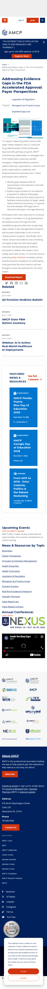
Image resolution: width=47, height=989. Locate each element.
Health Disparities (10, 566)
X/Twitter (11, 896)
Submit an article (10, 786)
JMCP (4, 845)
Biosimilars (7, 550)
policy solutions (18, 257)
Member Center (8, 864)
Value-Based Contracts (12, 606)
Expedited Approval (21, 111)
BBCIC (4, 883)
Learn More (7, 615)
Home (4, 64)
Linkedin (10, 901)
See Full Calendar (33, 377)
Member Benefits (9, 859)
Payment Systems (10, 586)
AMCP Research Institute (12, 878)
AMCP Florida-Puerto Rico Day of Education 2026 (23, 405)
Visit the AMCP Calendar (13, 531)
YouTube (11, 917)
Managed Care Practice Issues (26, 105)
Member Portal (8, 869)
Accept (23, 971)
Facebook (10, 891)
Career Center (7, 855)
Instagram (11, 906)
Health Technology (11, 571)
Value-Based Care (10, 601)
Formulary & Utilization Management (19, 561)
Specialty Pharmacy (11, 596)
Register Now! (22, 56)
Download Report (14, 277)
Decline (23, 978)
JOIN (32, 20)
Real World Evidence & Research (17, 591)
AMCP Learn (7, 840)
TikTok (9, 912)
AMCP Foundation (9, 873)
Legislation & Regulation (23, 99)
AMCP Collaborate (9, 850)
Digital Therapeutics (11, 556)
